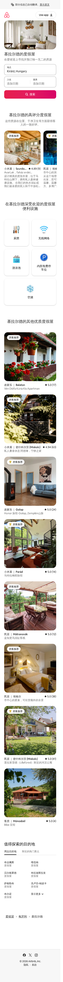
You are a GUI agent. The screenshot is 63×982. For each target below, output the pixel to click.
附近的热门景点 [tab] (30, 851)
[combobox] (30, 71)
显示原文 (45, 4)
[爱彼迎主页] (6, 14)
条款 (34, 964)
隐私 (26, 964)
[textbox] (17, 83)
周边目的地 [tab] (10, 851)
